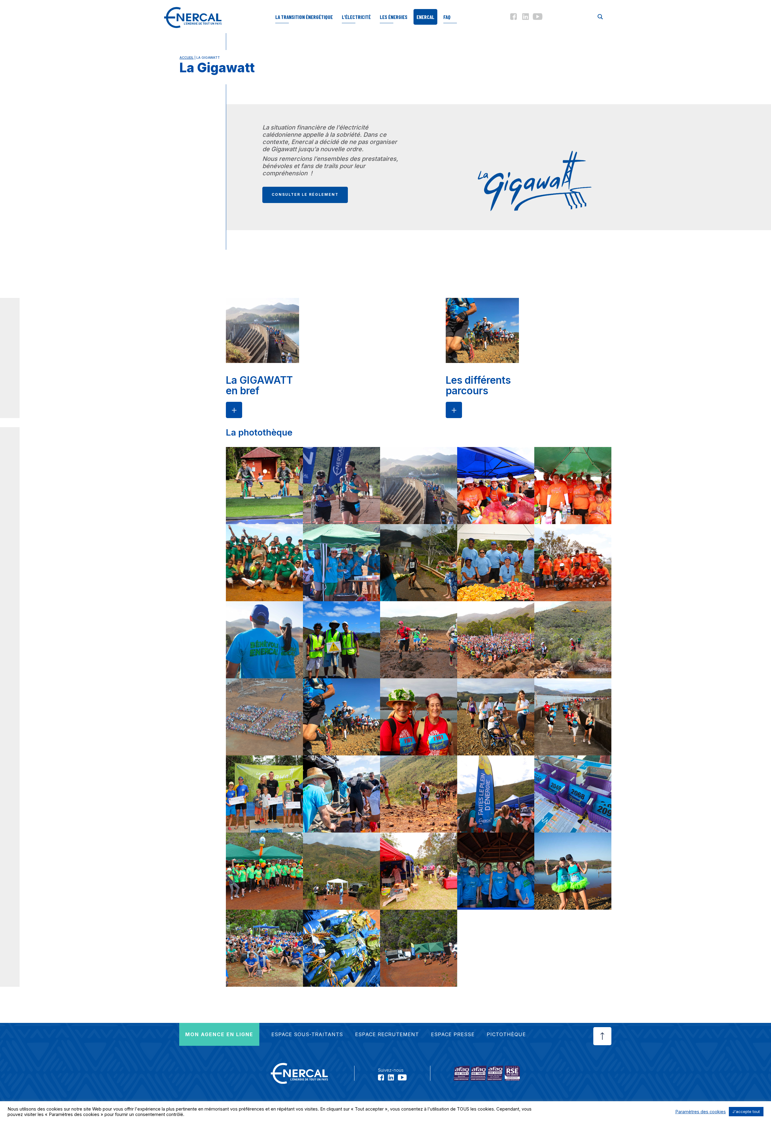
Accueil (186, 58)
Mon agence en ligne (219, 1034)
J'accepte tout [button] (746, 1111)
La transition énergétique (304, 17)
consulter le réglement (305, 194)
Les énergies (393, 17)
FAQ (447, 17)
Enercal (425, 17)
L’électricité (356, 17)
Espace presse (453, 1034)
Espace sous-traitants (307, 1034)
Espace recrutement (387, 1034)
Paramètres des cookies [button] (700, 1111)
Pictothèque (506, 1034)
